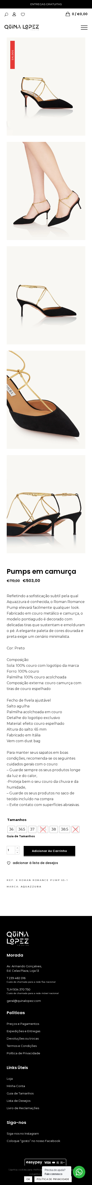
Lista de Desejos (18, 1100)
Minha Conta (16, 1086)
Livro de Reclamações (23, 1108)
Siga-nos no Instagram (23, 1133)
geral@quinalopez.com (24, 1001)
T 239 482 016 (16, 978)
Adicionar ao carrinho (49, 851)
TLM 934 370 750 (18, 989)
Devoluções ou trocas (23, 1038)
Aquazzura (31, 886)
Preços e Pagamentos (23, 1023)
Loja (10, 1078)
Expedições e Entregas (23, 1031)
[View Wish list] (23, 14)
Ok (28, 1179)
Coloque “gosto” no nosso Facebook (33, 1141)
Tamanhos (17, 820)
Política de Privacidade (23, 1053)
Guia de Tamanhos (21, 836)
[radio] (11, 829)
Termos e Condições (22, 1046)
